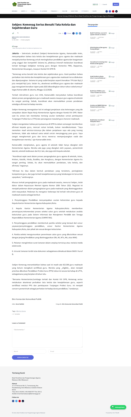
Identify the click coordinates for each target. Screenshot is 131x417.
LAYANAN (44, 11)
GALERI (94, 11)
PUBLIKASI (54, 11)
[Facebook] (13, 401)
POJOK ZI (85, 11)
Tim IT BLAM (116, 413)
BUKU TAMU (74, 11)
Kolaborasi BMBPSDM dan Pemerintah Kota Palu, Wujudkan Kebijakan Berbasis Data (98, 107)
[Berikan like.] (65, 33)
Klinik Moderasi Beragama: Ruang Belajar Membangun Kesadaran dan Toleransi (98, 49)
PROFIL (33, 11)
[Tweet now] (16, 401)
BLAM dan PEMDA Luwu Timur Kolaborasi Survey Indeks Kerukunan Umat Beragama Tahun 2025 (98, 93)
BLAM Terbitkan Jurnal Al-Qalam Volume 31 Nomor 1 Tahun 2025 (98, 34)
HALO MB (64, 11)
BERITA (23, 11)
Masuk (116, 4)
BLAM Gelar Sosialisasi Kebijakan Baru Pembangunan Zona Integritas (97, 122)
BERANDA (14, 11)
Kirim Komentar (22, 357)
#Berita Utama (21, 311)
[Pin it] (116, 11)
